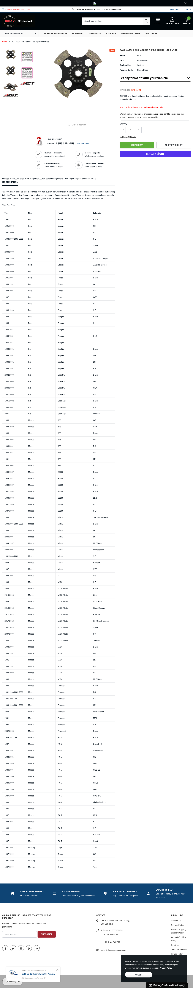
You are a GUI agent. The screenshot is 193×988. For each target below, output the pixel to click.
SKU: (122, 60)
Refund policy (177, 954)
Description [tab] (10, 182)
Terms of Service (179, 949)
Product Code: (126, 70)
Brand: (123, 55)
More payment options (155, 161)
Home (4, 42)
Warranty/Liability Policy (178, 939)
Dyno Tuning (151, 33)
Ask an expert (112, 942)
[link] (96, 3)
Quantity (123, 124)
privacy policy (166, 968)
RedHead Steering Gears (55, 33)
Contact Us (174, 9)
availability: (125, 65)
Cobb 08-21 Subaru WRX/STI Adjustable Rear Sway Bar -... (39, 974)
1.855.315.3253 (64, 143)
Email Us (175, 945)
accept (138, 974)
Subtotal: (124, 137)
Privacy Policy (177, 925)
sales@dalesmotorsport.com (17, 9)
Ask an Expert (83, 143)
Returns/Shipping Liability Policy (178, 931)
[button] (157, 21)
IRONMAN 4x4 (95, 33)
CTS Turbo (111, 33)
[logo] (18, 21)
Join (177, 24)
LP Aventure (78, 33)
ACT (139, 55)
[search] (146, 21)
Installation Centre (130, 33)
